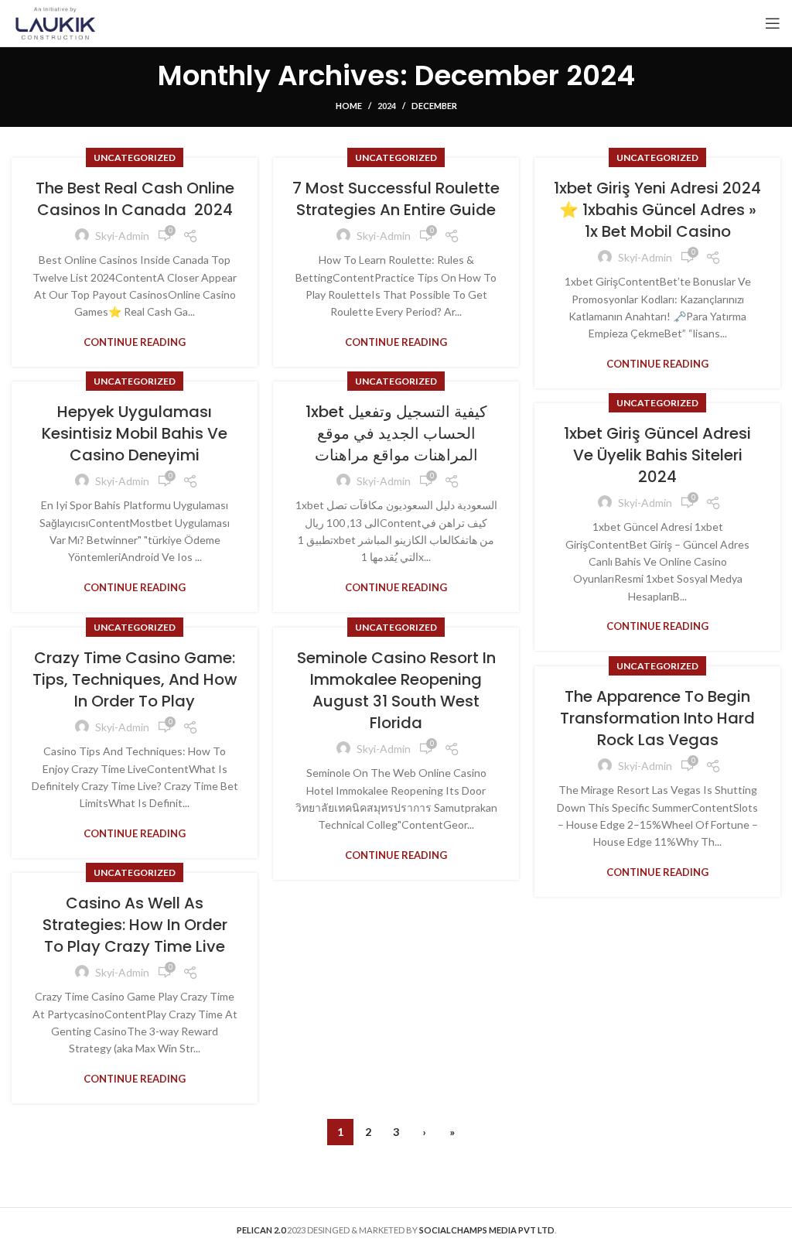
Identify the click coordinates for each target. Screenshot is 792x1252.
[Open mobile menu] (772, 23)
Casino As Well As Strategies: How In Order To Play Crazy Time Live (135, 924)
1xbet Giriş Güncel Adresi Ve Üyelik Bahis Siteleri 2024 (657, 454)
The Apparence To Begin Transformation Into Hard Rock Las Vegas (657, 718)
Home (349, 106)
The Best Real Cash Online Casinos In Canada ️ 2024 (135, 199)
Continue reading (135, 342)
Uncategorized (135, 157)
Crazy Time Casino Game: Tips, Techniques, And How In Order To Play (134, 679)
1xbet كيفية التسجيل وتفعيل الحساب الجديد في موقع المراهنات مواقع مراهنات (396, 433)
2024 (386, 106)
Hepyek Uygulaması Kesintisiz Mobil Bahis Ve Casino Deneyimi (134, 433)
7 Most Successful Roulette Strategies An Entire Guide (396, 199)
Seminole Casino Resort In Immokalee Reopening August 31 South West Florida (396, 690)
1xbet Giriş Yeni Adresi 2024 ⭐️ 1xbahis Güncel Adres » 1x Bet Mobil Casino (657, 209)
